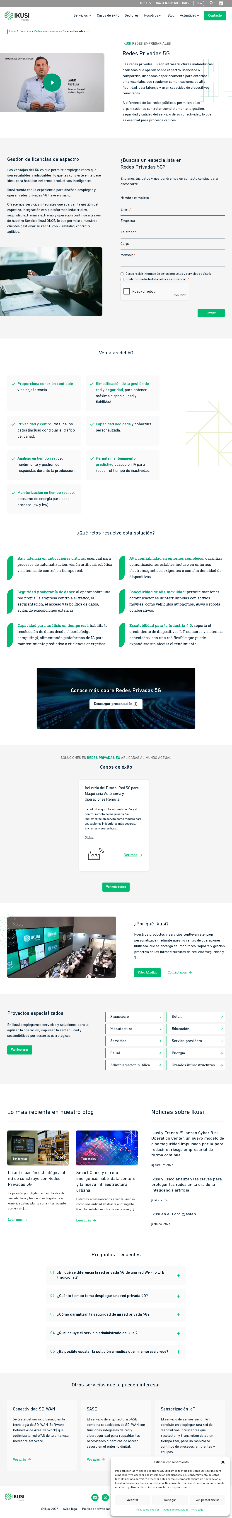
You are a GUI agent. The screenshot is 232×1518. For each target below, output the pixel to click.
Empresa (128, 221)
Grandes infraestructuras (193, 1065)
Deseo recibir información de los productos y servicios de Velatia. (169, 274)
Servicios (25, 31)
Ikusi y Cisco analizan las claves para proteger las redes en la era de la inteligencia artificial (186, 1185)
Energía (178, 1053)
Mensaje (128, 255)
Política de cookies (148, 1509)
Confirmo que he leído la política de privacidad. (157, 279)
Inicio (13, 31)
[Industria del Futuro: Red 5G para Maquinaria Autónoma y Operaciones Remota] (114, 826)
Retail (177, 1017)
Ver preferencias (208, 1500)
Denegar (170, 1500)
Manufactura (121, 1029)
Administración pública (130, 1065)
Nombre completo (136, 198)
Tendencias (19, 1159)
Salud (115, 1053)
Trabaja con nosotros (172, 3)
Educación (180, 1029)
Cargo (125, 244)
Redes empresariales (48, 31)
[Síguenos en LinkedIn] (95, 1497)
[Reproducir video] (52, 83)
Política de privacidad (175, 1509)
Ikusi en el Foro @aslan (173, 1214)
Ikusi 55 (145, 3)
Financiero (119, 1017)
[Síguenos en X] (105, 1497)
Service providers (187, 1041)
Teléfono (128, 232)
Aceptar (132, 1500)
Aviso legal (197, 1509)
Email (126, 209)
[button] (223, 1462)
